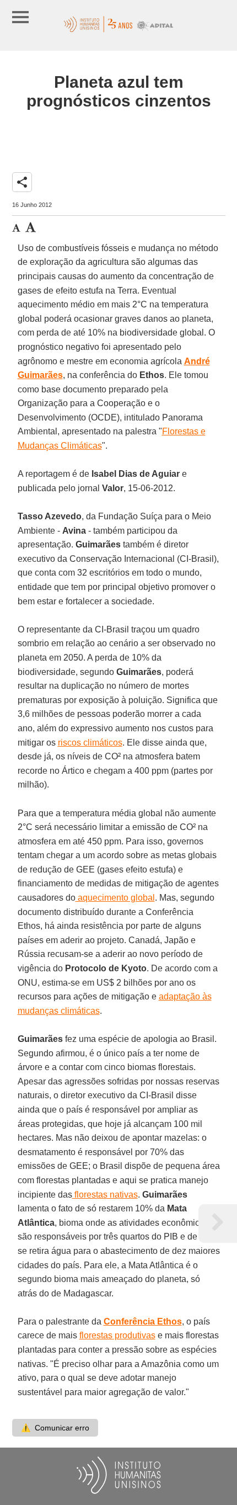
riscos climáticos (90, 742)
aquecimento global (115, 897)
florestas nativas (105, 1194)
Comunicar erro (55, 1427)
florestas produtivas (117, 1335)
